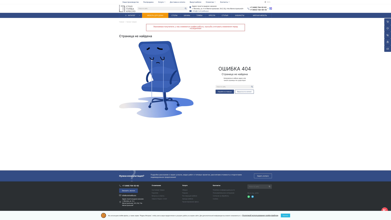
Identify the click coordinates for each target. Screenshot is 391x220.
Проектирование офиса (190, 202)
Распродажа (148, 2)
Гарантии (155, 193)
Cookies (215, 199)
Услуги (184, 185)
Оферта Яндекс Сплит (159, 199)
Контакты (216, 185)
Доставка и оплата (177, 2)
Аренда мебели (187, 199)
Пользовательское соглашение (223, 193)
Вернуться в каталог (244, 91)
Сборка (184, 190)
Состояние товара (158, 190)
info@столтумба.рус (201, 11)
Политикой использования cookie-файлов (260, 215)
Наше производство (130, 2)
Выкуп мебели (195, 2)
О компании (156, 185)
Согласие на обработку (221, 196)
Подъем (185, 193)
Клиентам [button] (210, 2)
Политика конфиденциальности (224, 190)
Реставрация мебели (189, 196)
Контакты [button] (224, 2)
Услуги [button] (161, 2)
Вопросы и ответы (158, 196)
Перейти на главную (225, 91)
